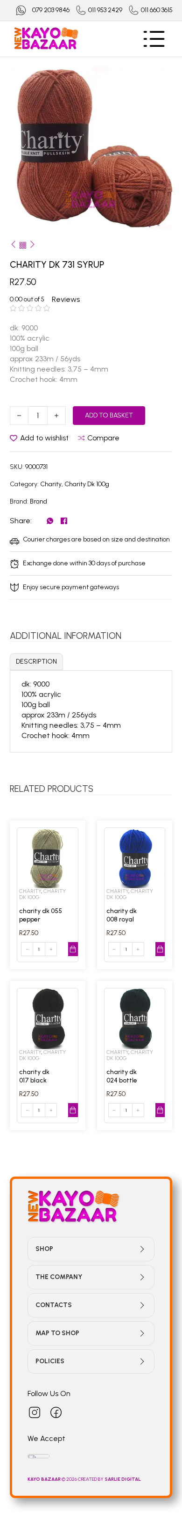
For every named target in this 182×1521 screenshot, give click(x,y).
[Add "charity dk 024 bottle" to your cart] (160, 1110)
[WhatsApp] (50, 521)
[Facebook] (64, 521)
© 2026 (53, 1479)
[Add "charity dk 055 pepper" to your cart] (73, 949)
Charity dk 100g (86, 484)
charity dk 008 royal (121, 915)
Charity (51, 484)
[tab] (36, 661)
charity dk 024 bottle (121, 1076)
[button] (159, 79)
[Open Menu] (154, 39)
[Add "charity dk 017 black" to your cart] (73, 1110)
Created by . (109, 1479)
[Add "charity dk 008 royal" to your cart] (160, 949)
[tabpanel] (90, 710)
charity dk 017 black (34, 1076)
